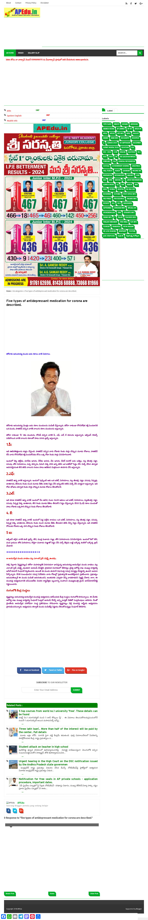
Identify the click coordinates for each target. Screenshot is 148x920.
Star (119, 212)
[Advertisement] (93, 26)
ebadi (21, 53)
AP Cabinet (121, 129)
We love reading (109, 231)
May (136, 185)
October (117, 194)
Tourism (106, 226)
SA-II (119, 203)
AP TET (129, 129)
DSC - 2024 (107, 152)
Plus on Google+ (78, 670)
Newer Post (10, 894)
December (137, 143)
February (106, 161)
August (136, 133)
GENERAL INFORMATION (126, 161)
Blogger (139, 909)
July (104, 180)
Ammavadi (134, 124)
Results (106, 203)
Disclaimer (45, 3)
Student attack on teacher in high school (43, 747)
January (130, 175)
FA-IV (111, 157)
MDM (105, 189)
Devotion (125, 147)
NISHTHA (121, 189)
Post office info (129, 194)
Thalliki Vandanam (110, 222)
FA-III (105, 157)
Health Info (14, 120)
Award (105, 138)
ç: (103, 143)
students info (129, 212)
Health (117, 171)
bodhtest (135, 138)
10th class (107, 124)
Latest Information (134, 180)
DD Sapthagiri (125, 143)
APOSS (112, 133)
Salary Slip (33, 53)
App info (120, 133)
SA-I (113, 203)
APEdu (20, 802)
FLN (114, 161)
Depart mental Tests (111, 147)
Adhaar (125, 124)
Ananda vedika (108, 129)
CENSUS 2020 (112, 143)
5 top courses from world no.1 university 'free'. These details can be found (58, 713)
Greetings (136, 166)
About (8, 3)
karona (118, 180)
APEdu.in (138, 129)
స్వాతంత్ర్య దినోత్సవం (132, 236)
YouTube (132, 231)
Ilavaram (126, 171)
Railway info (132, 199)
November (107, 194)
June (110, 180)
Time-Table (124, 222)
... (22, 723)
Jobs (11, 110)
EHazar (122, 152)
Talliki (120, 217)
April (128, 133)
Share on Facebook (31, 670)
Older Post (94, 894)
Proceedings (119, 199)
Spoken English (16, 115)
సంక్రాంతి (120, 236)
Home (11, 53)
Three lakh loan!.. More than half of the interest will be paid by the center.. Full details (58, 730)
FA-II (139, 152)
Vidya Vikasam (128, 226)
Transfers (116, 226)
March (129, 185)
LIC (118, 185)
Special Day (132, 208)
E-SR (115, 152)
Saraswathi (127, 203)
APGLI (105, 133)
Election (131, 152)
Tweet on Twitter (55, 670)
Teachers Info (130, 217)
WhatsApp (122, 231)
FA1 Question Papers (127, 157)
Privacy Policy (31, 3)
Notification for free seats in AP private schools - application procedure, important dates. (58, 781)
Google (106, 166)
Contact (18, 3)
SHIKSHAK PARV (119, 208)
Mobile (112, 189)
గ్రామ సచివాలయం (109, 236)
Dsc (132, 147)
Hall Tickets (107, 171)
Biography (125, 138)
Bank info (114, 138)
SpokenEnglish (109, 212)
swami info (107, 217)
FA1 (116, 157)
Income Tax (137, 171)
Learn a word (108, 185)
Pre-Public (107, 199)
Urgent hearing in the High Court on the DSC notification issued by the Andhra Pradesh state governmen (58, 763)
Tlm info (133, 222)
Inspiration (107, 175)
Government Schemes (120, 166)
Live (122, 185)
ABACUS (116, 124)
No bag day (130, 189)
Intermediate (120, 175)
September (107, 208)
